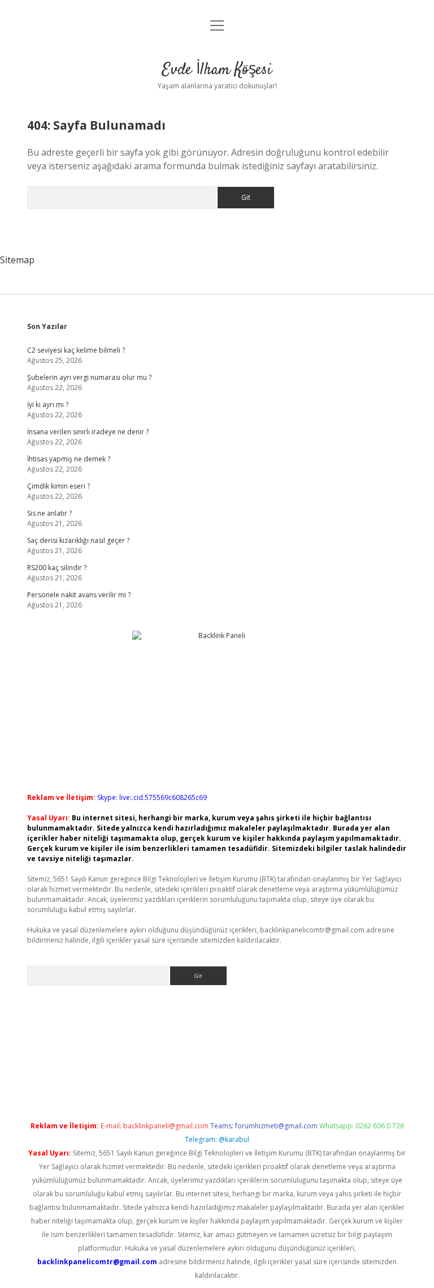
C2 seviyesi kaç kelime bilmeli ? (76, 350)
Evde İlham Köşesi (217, 70)
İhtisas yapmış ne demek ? (68, 459)
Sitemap (17, 260)
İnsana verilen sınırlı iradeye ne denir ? (88, 432)
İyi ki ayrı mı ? (47, 404)
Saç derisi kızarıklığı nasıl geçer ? (78, 540)
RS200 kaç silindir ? (56, 567)
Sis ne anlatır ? (49, 513)
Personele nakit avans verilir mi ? (79, 595)
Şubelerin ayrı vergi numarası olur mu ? (89, 377)
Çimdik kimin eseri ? (58, 486)
